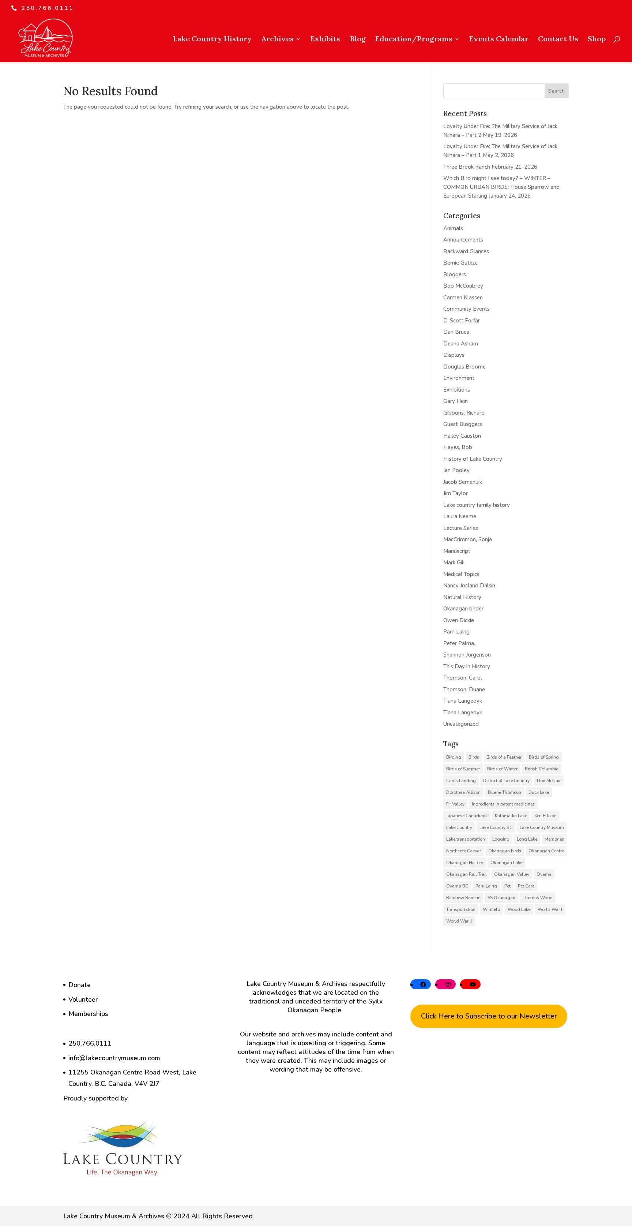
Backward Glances (466, 251)
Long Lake (527, 839)
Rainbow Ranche (463, 898)
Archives (277, 39)
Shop (597, 39)
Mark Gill (454, 562)
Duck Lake (538, 792)
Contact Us (558, 39)
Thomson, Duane (464, 689)
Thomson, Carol (462, 677)
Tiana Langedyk (462, 700)
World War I (550, 909)
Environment (458, 378)
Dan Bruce (456, 332)
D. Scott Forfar (461, 320)
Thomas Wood (538, 898)
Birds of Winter (502, 769)
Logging (500, 839)
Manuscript (456, 551)
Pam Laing (456, 631)
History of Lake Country (472, 459)
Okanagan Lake (506, 863)
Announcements (463, 239)
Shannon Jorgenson (467, 654)
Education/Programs (413, 39)
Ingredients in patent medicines (503, 804)
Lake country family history (476, 505)
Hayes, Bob (457, 447)
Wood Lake (519, 909)
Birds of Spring (544, 757)
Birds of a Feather (504, 757)
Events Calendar (498, 39)
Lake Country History (212, 39)
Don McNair (549, 781)
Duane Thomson (504, 792)
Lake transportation (465, 839)
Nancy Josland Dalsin (469, 585)
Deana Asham (460, 343)
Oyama (544, 874)
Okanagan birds (504, 851)
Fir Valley (455, 804)
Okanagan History (464, 863)
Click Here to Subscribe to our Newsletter (489, 1016)
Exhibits (325, 39)
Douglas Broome (464, 366)
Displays (453, 355)
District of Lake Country (506, 781)
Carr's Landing (461, 781)
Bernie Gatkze (460, 262)
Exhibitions (456, 389)
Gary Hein (455, 401)
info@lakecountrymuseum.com (114, 1058)
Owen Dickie (458, 620)
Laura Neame (459, 516)
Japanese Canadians (467, 816)
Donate (79, 984)
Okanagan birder (463, 608)
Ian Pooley (456, 470)
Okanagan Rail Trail (466, 874)
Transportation (460, 909)
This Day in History (466, 666)
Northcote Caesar (463, 851)
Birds (474, 757)
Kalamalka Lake (511, 816)
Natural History (462, 597)
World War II (459, 921)
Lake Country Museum (542, 827)
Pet (507, 886)
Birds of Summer (463, 769)
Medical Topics (461, 574)
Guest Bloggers (462, 424)
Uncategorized (461, 724)
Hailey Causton (462, 436)
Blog (358, 39)
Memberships (88, 1013)
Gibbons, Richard (464, 412)
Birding (453, 757)
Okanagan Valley (511, 874)
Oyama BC (457, 886)
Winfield (491, 909)
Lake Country (459, 827)
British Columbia (541, 769)
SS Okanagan (501, 898)
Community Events (466, 309)
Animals (453, 228)
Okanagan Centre (546, 851)
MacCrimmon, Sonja (467, 539)
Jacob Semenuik (462, 482)
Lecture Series (460, 528)
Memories (554, 839)
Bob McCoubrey (463, 285)
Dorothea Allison (463, 792)
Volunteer (83, 999)
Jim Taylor (455, 493)
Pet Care (526, 886)
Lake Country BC (495, 827)
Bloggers (454, 274)
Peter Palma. (459, 643)
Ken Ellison (545, 816)
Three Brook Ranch (466, 167)
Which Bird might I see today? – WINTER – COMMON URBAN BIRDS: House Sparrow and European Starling (501, 187)
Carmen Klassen (463, 297)
